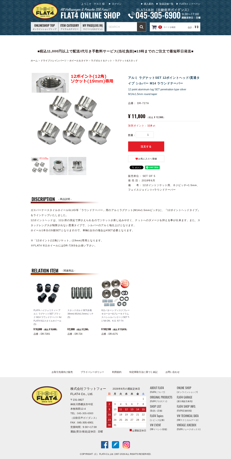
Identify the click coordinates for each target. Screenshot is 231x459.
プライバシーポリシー (92, 372)
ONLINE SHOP (187, 389)
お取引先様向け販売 (62, 372)
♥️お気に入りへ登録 (146, 159)
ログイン (116, 4)
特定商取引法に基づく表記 (143, 372)
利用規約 (116, 372)
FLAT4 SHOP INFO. (186, 408)
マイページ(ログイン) (93, 26)
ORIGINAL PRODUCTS (161, 399)
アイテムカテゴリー (69, 26)
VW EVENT (158, 427)
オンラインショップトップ (44, 26)
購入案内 (148, 4)
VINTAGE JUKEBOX (188, 427)
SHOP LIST (156, 408)
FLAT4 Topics (157, 417)
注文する (146, 146)
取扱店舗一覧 (166, 4)
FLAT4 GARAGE (184, 399)
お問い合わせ (172, 372)
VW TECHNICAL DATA (188, 417)
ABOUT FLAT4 (157, 389)
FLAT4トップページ (189, 4)
